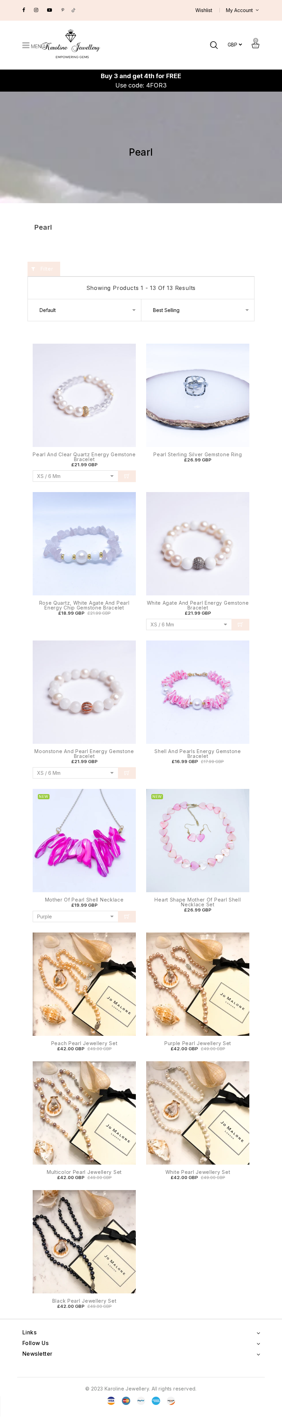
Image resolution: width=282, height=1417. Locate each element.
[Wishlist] (123, 411)
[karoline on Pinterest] (63, 10)
